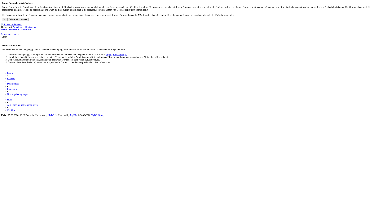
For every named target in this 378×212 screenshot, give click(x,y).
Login (108, 54)
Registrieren (30, 27)
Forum (10, 73)
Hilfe (9, 99)
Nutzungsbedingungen (17, 94)
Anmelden (17, 27)
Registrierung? (120, 54)
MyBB (73, 115)
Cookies (11, 110)
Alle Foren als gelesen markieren (22, 105)
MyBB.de (52, 115)
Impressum (12, 89)
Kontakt (11, 78)
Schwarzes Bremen (10, 34)
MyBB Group (97, 115)
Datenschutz (13, 83)
